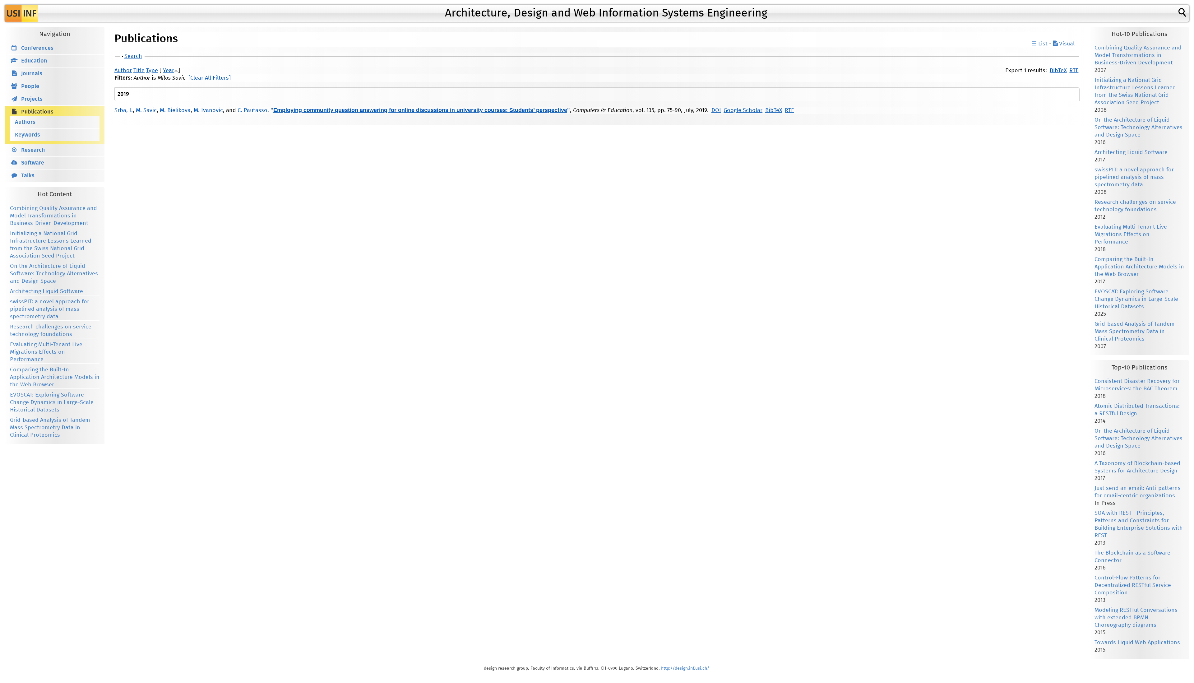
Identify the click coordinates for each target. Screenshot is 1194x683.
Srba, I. (123, 110)
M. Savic (146, 110)
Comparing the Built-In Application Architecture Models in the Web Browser (55, 377)
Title (139, 70)
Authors (25, 122)
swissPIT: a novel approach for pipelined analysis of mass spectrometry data (49, 309)
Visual (1066, 44)
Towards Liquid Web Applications (1137, 642)
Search (133, 56)
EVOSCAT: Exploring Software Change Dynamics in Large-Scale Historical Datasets (52, 402)
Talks (28, 176)
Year (168, 70)
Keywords (27, 135)
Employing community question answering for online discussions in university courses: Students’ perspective (420, 110)
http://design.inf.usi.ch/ (685, 668)
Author (123, 70)
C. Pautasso (252, 110)
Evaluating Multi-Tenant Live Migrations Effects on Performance (46, 352)
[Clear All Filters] (209, 78)
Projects (32, 99)
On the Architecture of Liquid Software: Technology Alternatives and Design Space (54, 273)
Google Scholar (743, 110)
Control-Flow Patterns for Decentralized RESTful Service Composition (1132, 585)
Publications (37, 112)
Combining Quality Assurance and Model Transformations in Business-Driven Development (53, 216)
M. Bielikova (175, 110)
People (30, 86)
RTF (1073, 70)
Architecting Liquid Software (46, 291)
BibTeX (1058, 70)
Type (152, 70)
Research (33, 150)
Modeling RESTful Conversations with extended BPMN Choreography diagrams (1136, 617)
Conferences (37, 48)
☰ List (1040, 44)
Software (32, 163)
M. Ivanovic (208, 110)
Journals (31, 74)
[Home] (21, 13)
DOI (716, 110)
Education (34, 61)
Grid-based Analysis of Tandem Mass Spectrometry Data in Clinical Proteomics (50, 427)
